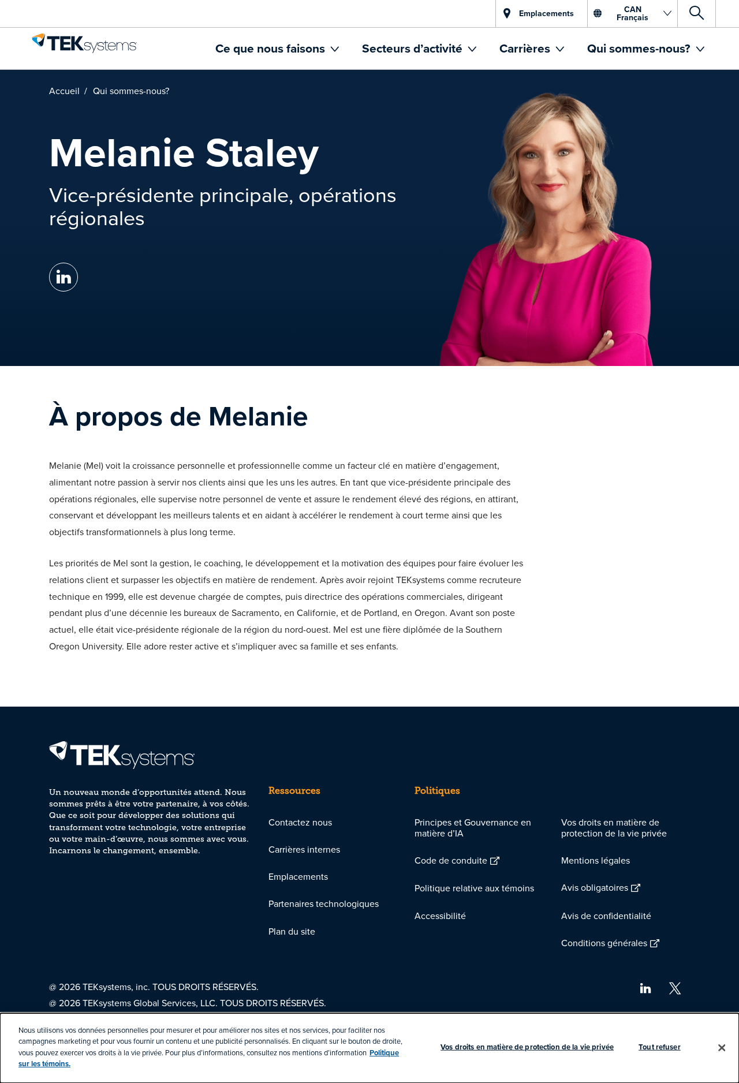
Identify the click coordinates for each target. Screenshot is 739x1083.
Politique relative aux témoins (474, 888)
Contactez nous (300, 822)
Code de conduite (451, 860)
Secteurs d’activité (413, 48)
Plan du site (291, 931)
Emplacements (298, 876)
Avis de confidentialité (606, 915)
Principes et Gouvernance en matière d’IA (473, 827)
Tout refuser (660, 1046)
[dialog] (369, 1048)
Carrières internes (304, 849)
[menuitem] (277, 48)
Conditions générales (604, 942)
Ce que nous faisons (271, 48)
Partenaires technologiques (323, 903)
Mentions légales (595, 860)
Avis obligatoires (594, 887)
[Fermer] (721, 1048)
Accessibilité (440, 915)
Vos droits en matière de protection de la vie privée (614, 827)
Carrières (526, 48)
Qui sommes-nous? (640, 48)
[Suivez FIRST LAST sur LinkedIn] (63, 277)
